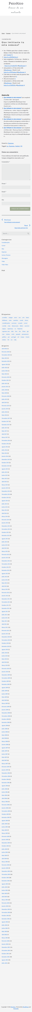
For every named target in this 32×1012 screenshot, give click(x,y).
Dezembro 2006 (6, 773)
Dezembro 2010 (6, 637)
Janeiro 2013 (5, 557)
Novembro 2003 (6, 874)
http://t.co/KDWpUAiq (10, 57)
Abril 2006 (4, 798)
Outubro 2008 (5, 719)
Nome (4, 183)
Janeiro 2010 (5, 671)
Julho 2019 (4, 399)
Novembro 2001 (6, 950)
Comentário (6, 162)
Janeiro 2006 (5, 808)
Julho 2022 (4, 367)
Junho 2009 (5, 694)
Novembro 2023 (6, 355)
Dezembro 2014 (6, 491)
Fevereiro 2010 (5, 668)
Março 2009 (5, 703)
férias (23, 331)
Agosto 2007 (5, 748)
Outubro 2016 (5, 443)
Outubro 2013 (5, 532)
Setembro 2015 (6, 466)
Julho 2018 (4, 412)
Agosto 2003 (5, 884)
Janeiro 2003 (5, 906)
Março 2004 (5, 862)
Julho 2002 (4, 925)
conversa (14, 323)
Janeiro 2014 (5, 523)
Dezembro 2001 (6, 947)
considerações (6, 323)
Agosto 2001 (5, 960)
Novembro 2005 (6, 811)
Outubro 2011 (5, 605)
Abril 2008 (4, 738)
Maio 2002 (4, 931)
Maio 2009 (4, 697)
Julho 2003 (4, 887)
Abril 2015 (4, 481)
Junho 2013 (5, 545)
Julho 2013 (4, 542)
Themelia (15, 1008)
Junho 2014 (5, 507)
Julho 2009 (4, 691)
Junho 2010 (5, 656)
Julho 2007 (4, 751)
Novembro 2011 (6, 602)
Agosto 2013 (5, 539)
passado (18, 334)
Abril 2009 (4, 700)
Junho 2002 (5, 928)
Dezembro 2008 (6, 713)
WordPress (26, 1007)
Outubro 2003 (5, 877)
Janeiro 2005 (5, 839)
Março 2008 (5, 741)
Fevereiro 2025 (5, 352)
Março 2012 (5, 589)
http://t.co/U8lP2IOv (10, 85)
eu (7, 146)
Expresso (11, 143)
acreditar (4, 317)
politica (4, 337)
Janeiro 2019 (5, 409)
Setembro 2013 (6, 535)
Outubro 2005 (5, 814)
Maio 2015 (4, 478)
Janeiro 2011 (5, 634)
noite (13, 334)
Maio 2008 (4, 735)
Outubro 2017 (5, 421)
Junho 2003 (5, 890)
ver (11, 340)
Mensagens (5, 258)
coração (20, 323)
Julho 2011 (4, 615)
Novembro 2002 (6, 912)
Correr (3, 245)
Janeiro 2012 (5, 595)
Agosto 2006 (5, 786)
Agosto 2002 (5, 922)
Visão (3, 261)
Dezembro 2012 (6, 561)
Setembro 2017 (6, 424)
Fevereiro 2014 (5, 519)
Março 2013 (5, 551)
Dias (3, 249)
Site (3, 200)
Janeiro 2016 (5, 456)
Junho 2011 (5, 618)
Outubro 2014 (5, 497)
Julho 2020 (4, 390)
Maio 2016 (4, 453)
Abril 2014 (4, 513)
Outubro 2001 (5, 953)
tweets (27, 337)
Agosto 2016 (5, 447)
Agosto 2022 (5, 364)
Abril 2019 (4, 402)
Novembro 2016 (6, 440)
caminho (15, 320)
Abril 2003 (4, 896)
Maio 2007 (4, 757)
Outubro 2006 (5, 779)
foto (16, 331)
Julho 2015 (4, 472)
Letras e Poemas (6, 255)
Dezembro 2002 (6, 909)
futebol (9, 55)
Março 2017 (5, 437)
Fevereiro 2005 (5, 836)
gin (28, 331)
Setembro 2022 (6, 361)
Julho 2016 (4, 450)
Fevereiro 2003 (5, 903)
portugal (13, 337)
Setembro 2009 (6, 684)
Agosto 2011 (5, 611)
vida (15, 340)
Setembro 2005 (6, 817)
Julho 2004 (4, 849)
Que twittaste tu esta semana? (13, 97)
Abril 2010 (4, 662)
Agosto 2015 (5, 469)
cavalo (21, 320)
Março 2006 (5, 801)
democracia (15, 326)
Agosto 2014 (5, 500)
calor (10, 320)
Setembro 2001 (6, 957)
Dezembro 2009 (6, 675)
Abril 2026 (4, 348)
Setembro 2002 (6, 919)
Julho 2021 (4, 383)
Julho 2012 (4, 576)
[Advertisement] (16, 292)
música (8, 334)
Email (4, 192)
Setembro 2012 (6, 570)
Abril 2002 (4, 934)
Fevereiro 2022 (5, 377)
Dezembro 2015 (6, 459)
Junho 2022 (5, 371)
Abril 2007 (4, 760)
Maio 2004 (4, 855)
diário (21, 326)
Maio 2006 (4, 795)
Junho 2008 (5, 732)
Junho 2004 (5, 852)
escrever (27, 326)
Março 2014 (5, 516)
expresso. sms (6, 331)
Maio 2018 (4, 415)
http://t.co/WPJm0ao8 (10, 72)
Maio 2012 (4, 583)
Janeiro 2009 (5, 710)
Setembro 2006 (6, 782)
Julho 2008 (4, 729)
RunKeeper (21, 66)
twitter (4, 340)
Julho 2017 (4, 428)
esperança (10, 329)
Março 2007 (5, 763)
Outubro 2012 (5, 567)
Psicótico (13, 1007)
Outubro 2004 (5, 846)
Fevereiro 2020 (5, 396)
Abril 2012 (4, 586)
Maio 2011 (4, 621)
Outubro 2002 (5, 915)
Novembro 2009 (6, 678)
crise (9, 326)
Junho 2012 (5, 580)
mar (3, 334)
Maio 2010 (4, 659)
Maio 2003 (4, 893)
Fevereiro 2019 (5, 405)
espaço (4, 329)
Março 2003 (5, 900)
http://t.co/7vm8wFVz (11, 66)
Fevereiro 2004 (5, 865)
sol (18, 337)
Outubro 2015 (5, 462)
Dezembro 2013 (6, 526)
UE (21, 146)
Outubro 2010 (5, 643)
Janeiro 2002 (5, 944)
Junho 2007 (5, 754)
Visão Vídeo (5, 264)
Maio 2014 (4, 510)
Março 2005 (5, 833)
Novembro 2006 (6, 776)
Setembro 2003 (6, 881)
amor (15, 317)
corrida (4, 326)
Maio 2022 (4, 374)
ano (20, 317)
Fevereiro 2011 (5, 630)
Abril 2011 (4, 624)
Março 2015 (5, 485)
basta (27, 317)
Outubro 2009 (5, 681)
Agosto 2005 (5, 820)
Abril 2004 (4, 858)
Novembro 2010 (6, 640)
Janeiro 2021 (5, 386)
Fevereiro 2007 (5, 767)
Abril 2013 (4, 548)
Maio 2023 (4, 358)
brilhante (4, 320)
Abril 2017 (4, 434)
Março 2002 (5, 938)
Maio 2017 (4, 431)
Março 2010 (5, 665)
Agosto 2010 (5, 649)
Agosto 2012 (5, 573)
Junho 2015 (5, 475)
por (9, 337)
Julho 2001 (4, 963)
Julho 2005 (4, 824)
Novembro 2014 (6, 494)
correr (25, 323)
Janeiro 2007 (5, 770)
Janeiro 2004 (5, 868)
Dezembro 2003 (6, 871)
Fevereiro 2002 (5, 941)
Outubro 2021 (5, 380)
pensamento (25, 334)
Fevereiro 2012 (5, 592)
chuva (26, 320)
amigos (11, 317)
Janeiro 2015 (5, 488)
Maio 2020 (4, 393)
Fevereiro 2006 (5, 805)
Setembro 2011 (6, 608)
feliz (12, 331)
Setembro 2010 (6, 646)
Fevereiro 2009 (5, 706)
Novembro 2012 (6, 564)
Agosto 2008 (5, 725)
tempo (22, 337)
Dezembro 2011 (6, 599)
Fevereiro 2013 (5, 554)
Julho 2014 (4, 504)
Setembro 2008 (6, 722)
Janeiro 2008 (5, 744)
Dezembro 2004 (6, 843)
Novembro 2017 (6, 418)
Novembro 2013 (6, 529)
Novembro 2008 (6, 716)
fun (20, 331)
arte (23, 317)
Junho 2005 (5, 827)
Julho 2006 (4, 789)
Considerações (6, 242)
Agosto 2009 (5, 687)
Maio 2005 (4, 830)
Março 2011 (5, 627)
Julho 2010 (4, 653)
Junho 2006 (5, 792)
